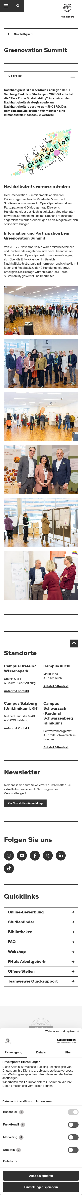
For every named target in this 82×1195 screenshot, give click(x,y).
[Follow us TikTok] (9, 869)
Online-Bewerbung (26, 912)
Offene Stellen (21, 972)
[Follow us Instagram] (9, 856)
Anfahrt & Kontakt (16, 691)
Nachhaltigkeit (23, 34)
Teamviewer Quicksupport (33, 982)
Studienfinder (21, 922)
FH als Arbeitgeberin (27, 962)
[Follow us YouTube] (22, 856)
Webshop (17, 952)
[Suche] (18, 6)
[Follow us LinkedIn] (61, 856)
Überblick (15, 76)
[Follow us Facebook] (35, 856)
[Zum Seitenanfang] (74, 643)
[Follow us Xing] (48, 856)
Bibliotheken (20, 932)
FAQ (12, 942)
